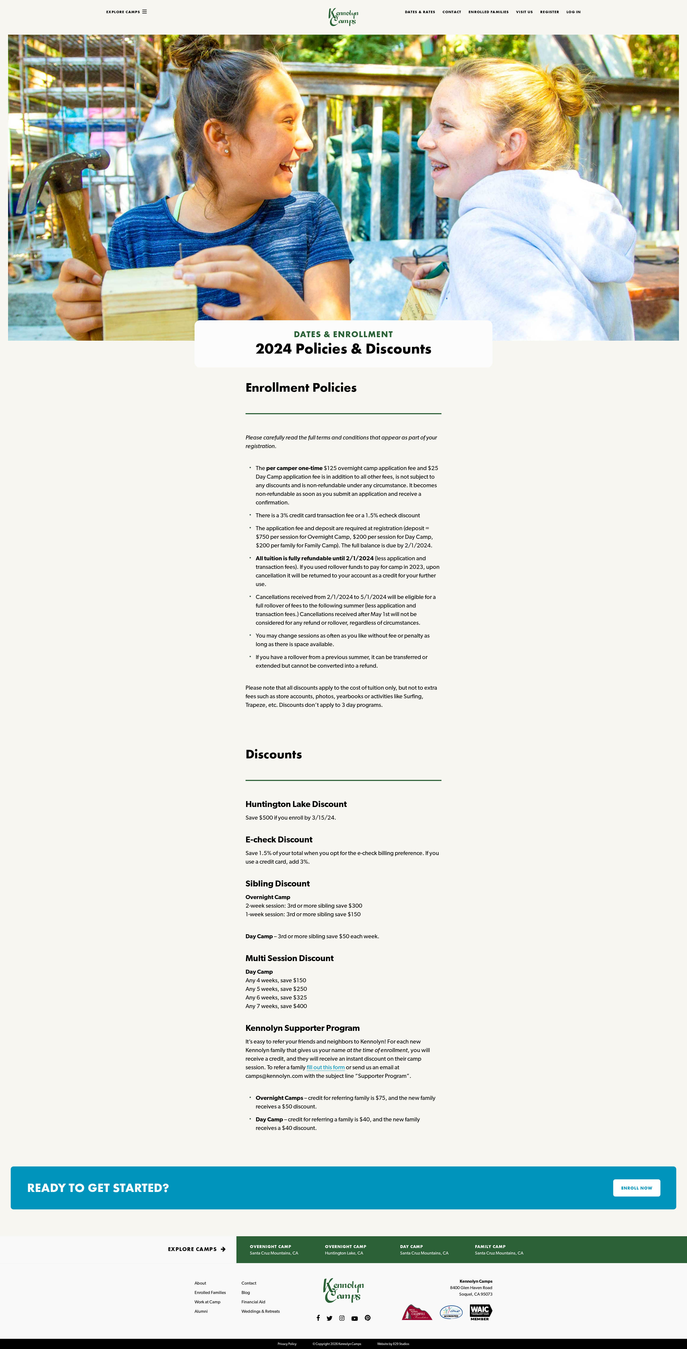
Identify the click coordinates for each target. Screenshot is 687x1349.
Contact (249, 1283)
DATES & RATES (420, 11)
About (200, 1283)
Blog (246, 1292)
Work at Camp (208, 1301)
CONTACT (452, 11)
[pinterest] (368, 1318)
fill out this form (326, 1067)
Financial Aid (253, 1301)
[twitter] (329, 1318)
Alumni (201, 1311)
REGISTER (549, 11)
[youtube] (354, 1318)
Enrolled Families (210, 1292)
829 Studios (401, 1344)
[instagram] (342, 1318)
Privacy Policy (287, 1344)
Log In (574, 11)
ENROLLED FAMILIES (489, 11)
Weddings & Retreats (261, 1311)
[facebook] (318, 1318)
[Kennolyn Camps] (343, 24)
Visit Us (524, 11)
